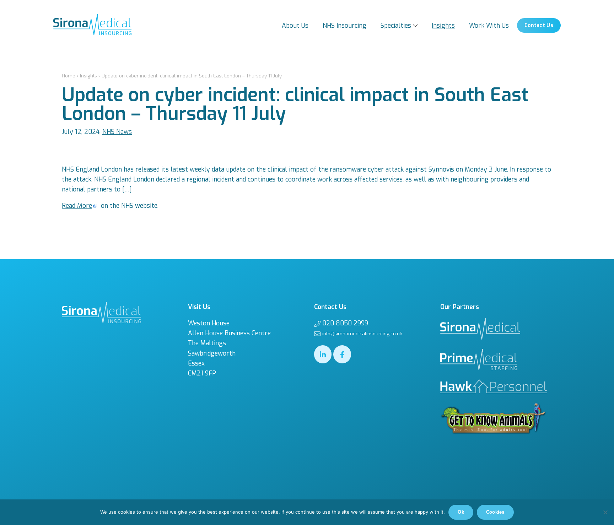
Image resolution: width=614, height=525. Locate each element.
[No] (605, 512)
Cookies (495, 512)
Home (68, 76)
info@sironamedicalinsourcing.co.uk (362, 334)
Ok (461, 512)
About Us (295, 25)
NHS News (117, 132)
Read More (77, 205)
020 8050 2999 (345, 323)
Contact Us (538, 25)
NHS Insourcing (344, 25)
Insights (443, 25)
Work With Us (489, 25)
